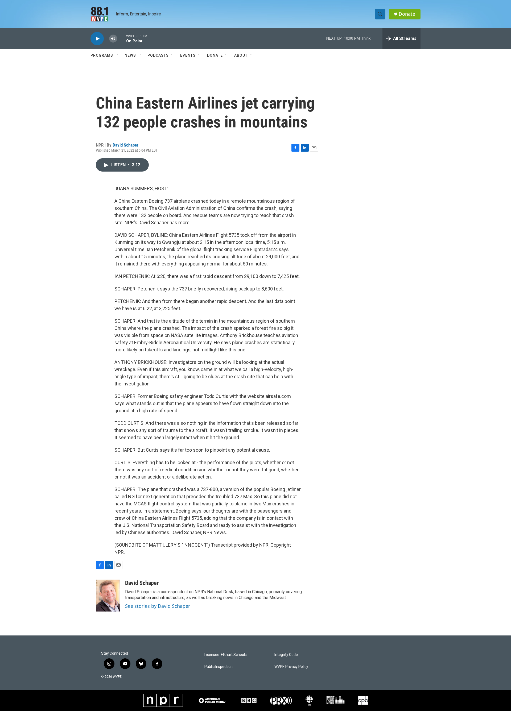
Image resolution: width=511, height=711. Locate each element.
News (130, 55)
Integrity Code (286, 655)
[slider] (121, 38)
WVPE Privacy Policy (291, 667)
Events (188, 55)
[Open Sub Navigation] (117, 55)
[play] (97, 39)
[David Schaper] (108, 596)
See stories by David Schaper (157, 606)
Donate (407, 14)
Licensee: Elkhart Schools (225, 655)
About (241, 55)
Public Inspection (218, 667)
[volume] (113, 39)
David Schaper (125, 145)
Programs (101, 55)
